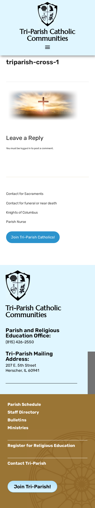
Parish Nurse (16, 222)
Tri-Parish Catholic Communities (47, 35)
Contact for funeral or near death (31, 203)
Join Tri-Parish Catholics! (33, 237)
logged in (25, 148)
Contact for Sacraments (24, 194)
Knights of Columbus (22, 212)
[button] (48, 47)
